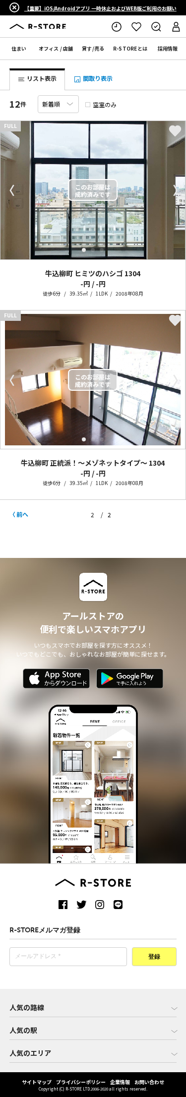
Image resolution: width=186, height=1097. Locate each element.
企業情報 (120, 1082)
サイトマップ (37, 1082)
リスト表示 (41, 78)
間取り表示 (97, 78)
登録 (154, 957)
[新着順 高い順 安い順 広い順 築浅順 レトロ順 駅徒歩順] (58, 104)
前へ (22, 514)
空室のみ (105, 104)
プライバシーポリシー (81, 1082)
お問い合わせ (149, 1082)
